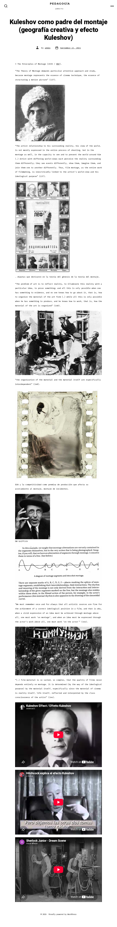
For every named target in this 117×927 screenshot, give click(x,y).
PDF (58, 64)
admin (48, 48)
